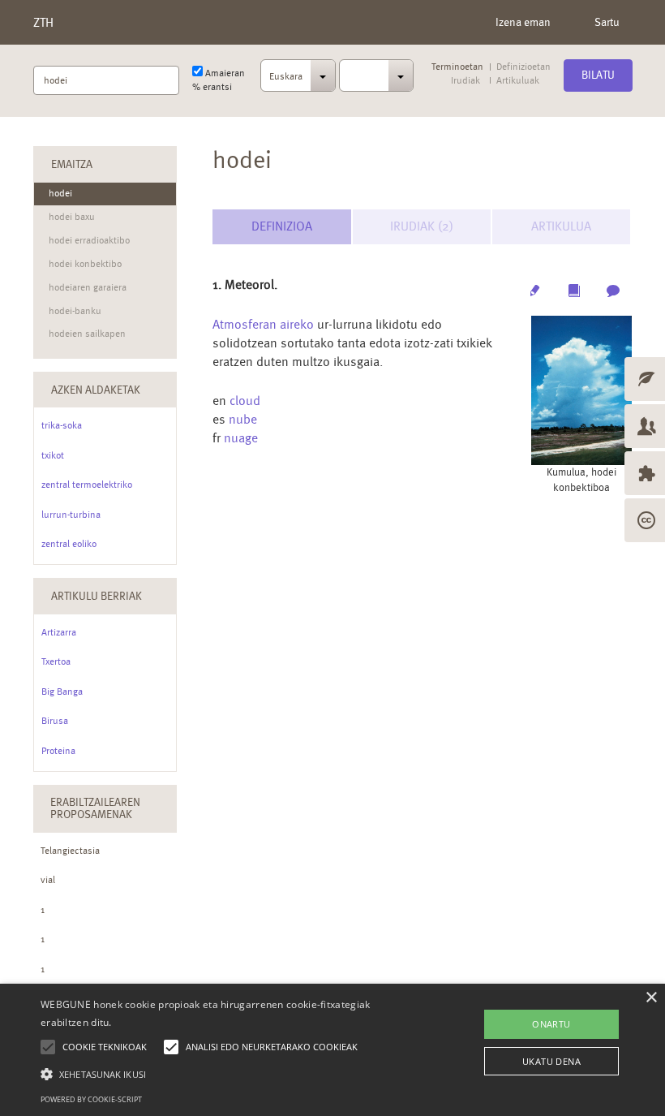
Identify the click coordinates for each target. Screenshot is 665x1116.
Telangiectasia (70, 850)
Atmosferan (244, 324)
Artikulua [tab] (561, 226)
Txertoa (56, 661)
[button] (230, 1073)
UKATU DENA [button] (551, 1061)
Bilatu (598, 74)
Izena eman (523, 21)
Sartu (607, 21)
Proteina (58, 750)
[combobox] (298, 80)
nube (243, 419)
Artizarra (58, 632)
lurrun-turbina (71, 514)
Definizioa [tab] (281, 226)
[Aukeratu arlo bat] (376, 75)
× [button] (651, 998)
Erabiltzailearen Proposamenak (95, 808)
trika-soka (61, 425)
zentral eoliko (69, 543)
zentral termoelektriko (86, 484)
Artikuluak (517, 80)
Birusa (54, 720)
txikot (52, 455)
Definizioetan (523, 67)
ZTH (43, 22)
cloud (245, 400)
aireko (297, 324)
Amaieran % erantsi (218, 80)
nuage (241, 438)
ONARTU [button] (551, 1024)
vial (48, 879)
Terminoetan (457, 67)
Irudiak (465, 80)
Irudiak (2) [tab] (421, 226)
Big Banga (62, 691)
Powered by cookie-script (91, 1099)
